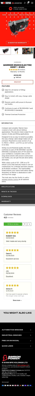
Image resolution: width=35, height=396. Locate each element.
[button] (27, 3)
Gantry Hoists (12, 15)
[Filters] (25, 224)
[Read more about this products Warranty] (17, 44)
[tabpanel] (17, 152)
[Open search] (24, 3)
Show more (16, 300)
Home (4, 15)
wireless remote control (10, 179)
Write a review (12, 224)
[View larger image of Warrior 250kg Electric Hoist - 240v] (16, 51)
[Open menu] (32, 3)
